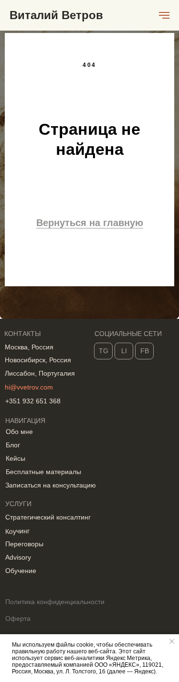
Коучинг (17, 531)
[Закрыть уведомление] (172, 641)
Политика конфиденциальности (55, 602)
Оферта (18, 618)
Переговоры (24, 544)
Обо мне (19, 431)
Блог (13, 445)
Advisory (18, 557)
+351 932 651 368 (33, 401)
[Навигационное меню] (164, 15)
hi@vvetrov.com (29, 387)
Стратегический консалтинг (48, 517)
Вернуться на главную (89, 222)
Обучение (20, 570)
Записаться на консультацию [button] (50, 485)
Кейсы (15, 458)
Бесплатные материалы (43, 472)
